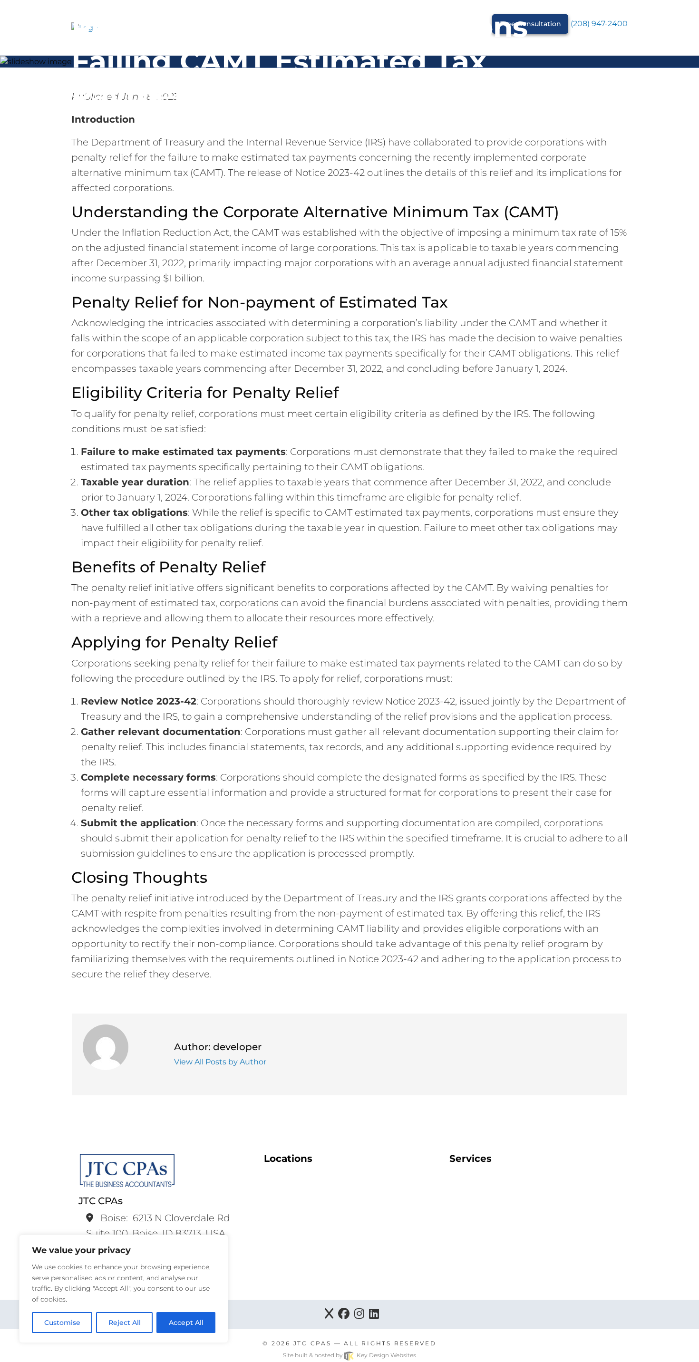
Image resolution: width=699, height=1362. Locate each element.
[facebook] (344, 1314)
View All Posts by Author (220, 1061)
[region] (123, 1289)
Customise (62, 1322)
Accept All (186, 1322)
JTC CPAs (312, 1343)
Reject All (124, 1322)
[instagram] (359, 1314)
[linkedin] (374, 1314)
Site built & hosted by (349, 1355)
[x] (329, 1314)
